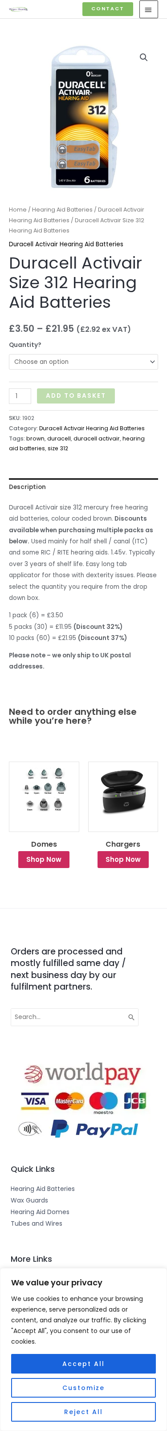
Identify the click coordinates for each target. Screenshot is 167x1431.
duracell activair (96, 438)
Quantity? (25, 345)
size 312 (58, 448)
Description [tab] (27, 487)
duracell (59, 438)
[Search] (132, 1017)
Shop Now (43, 859)
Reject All (83, 1411)
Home (18, 209)
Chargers (123, 844)
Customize (83, 1387)
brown (35, 438)
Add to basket (76, 395)
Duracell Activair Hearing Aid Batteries (66, 244)
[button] (107, 9)
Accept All (83, 1363)
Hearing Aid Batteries (62, 209)
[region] (83, 1349)
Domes (44, 844)
